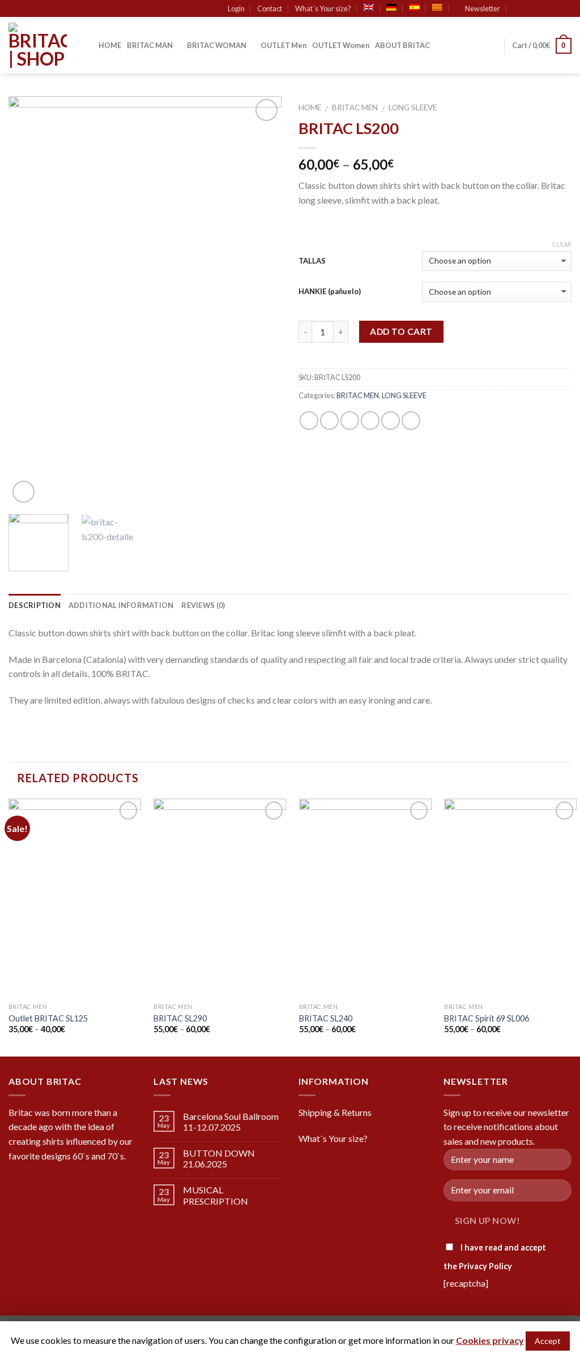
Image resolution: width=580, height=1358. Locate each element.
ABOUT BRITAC (402, 45)
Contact (269, 8)
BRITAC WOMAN (216, 45)
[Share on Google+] (390, 420)
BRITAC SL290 (180, 1018)
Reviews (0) (203, 605)
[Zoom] (23, 492)
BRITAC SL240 (325, 1018)
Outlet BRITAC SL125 (48, 1018)
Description (34, 605)
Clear (562, 244)
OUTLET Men (283, 45)
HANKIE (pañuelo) (329, 291)
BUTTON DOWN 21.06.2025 (219, 1158)
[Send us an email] (565, 9)
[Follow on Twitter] (555, 9)
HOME (110, 45)
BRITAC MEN (355, 107)
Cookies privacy (490, 1340)
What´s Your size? (323, 8)
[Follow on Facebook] (533, 9)
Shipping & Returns (335, 1112)
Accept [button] (548, 1341)
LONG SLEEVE (413, 107)
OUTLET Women (340, 45)
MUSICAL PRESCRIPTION (215, 1195)
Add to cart (401, 331)
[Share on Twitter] (329, 420)
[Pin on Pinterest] (370, 420)
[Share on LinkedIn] (411, 420)
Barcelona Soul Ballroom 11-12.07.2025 (231, 1121)
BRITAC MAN (150, 45)
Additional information (121, 605)
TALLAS (312, 260)
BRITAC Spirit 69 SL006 (486, 1018)
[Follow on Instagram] (544, 9)
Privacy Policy (485, 1266)
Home (309, 107)
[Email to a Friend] (349, 420)
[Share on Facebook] (309, 420)
